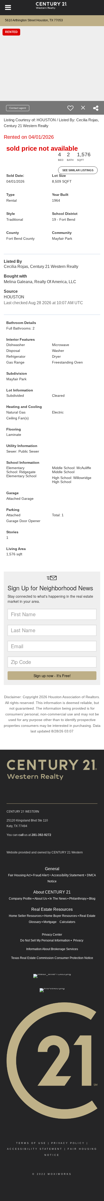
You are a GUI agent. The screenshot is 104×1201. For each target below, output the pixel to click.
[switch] (70, 108)
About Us (40, 898)
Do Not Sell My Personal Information (45, 940)
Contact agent (17, 108)
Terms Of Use (31, 1143)
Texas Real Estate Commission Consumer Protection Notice (52, 958)
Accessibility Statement (67, 875)
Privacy (78, 940)
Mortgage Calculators (59, 922)
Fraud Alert (41, 875)
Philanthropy (78, 898)
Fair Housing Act (19, 875)
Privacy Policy (68, 1143)
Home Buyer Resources (60, 916)
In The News (58, 898)
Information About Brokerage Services (52, 949)
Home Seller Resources (25, 916)
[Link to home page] (52, 7)
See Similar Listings (77, 170)
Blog (92, 898)
